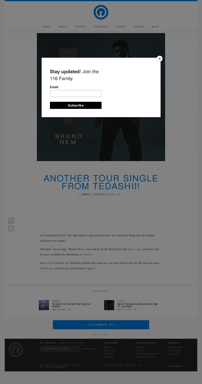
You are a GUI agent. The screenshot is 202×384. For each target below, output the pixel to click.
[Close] (160, 59)
